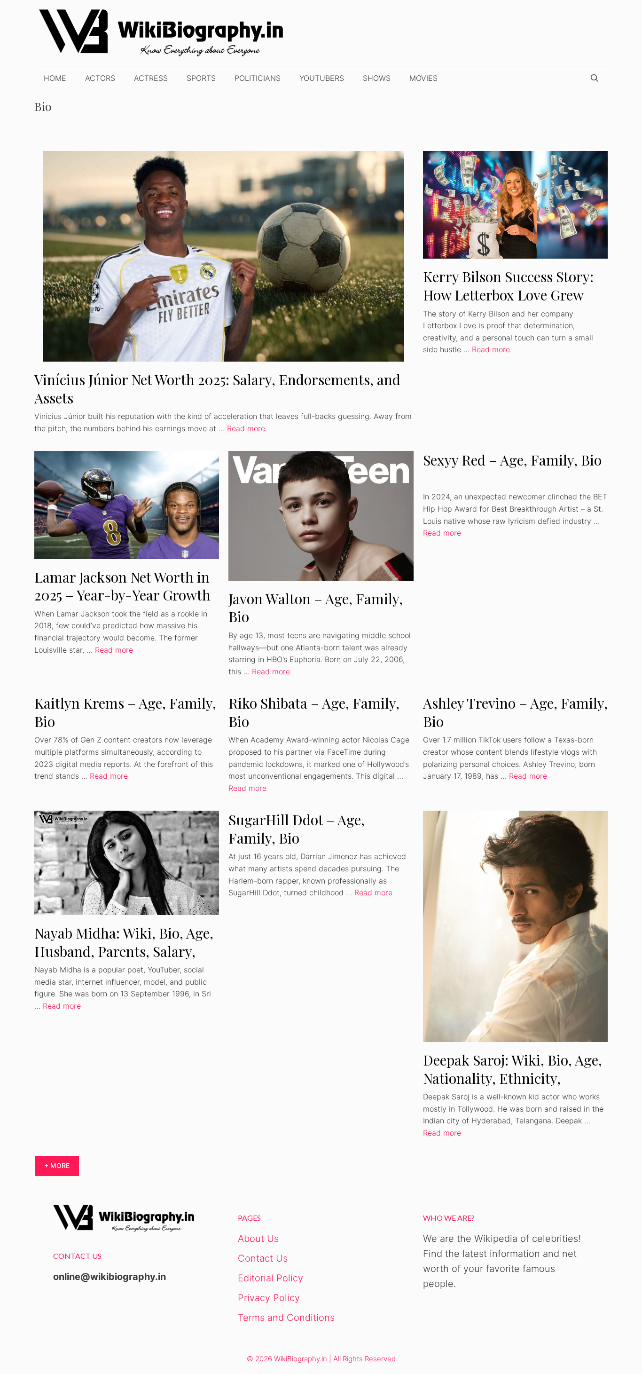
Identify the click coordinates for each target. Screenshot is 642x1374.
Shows (377, 78)
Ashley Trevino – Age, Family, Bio (515, 712)
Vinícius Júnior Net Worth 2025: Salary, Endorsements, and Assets (217, 388)
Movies (423, 78)
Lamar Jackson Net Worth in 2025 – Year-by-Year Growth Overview (122, 595)
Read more (246, 428)
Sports (201, 78)
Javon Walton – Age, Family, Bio (315, 607)
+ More (57, 1165)
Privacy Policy (269, 1297)
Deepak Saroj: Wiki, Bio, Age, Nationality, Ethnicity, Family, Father (512, 1078)
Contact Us (263, 1258)
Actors (100, 78)
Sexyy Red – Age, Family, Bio (512, 459)
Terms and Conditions (286, 1317)
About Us (258, 1238)
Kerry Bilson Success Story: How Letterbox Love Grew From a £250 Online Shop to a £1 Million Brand (510, 303)
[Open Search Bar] (594, 78)
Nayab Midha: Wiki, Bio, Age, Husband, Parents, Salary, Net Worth (123, 951)
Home (55, 78)
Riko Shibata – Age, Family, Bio (313, 712)
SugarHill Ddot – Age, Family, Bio (296, 828)
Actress (151, 78)
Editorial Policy (270, 1278)
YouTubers (321, 78)
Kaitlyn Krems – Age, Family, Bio (125, 712)
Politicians (258, 78)
